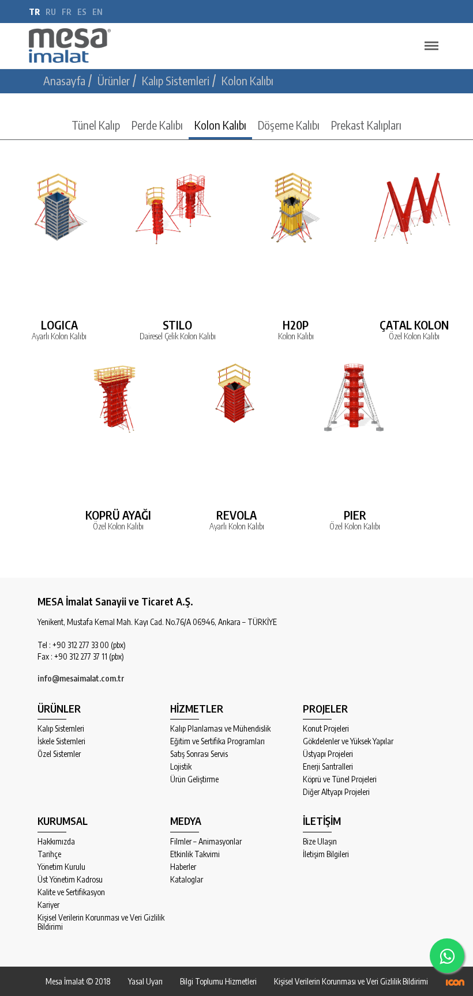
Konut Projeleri (326, 728)
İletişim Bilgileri (326, 854)
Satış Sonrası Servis (199, 754)
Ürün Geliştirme (194, 779)
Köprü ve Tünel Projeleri (340, 779)
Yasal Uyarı (145, 981)
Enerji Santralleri (328, 766)
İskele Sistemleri (61, 741)
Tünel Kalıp (96, 125)
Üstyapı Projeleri (328, 754)
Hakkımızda (56, 841)
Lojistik (181, 766)
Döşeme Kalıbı (289, 125)
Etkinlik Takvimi (195, 854)
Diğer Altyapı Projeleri (336, 792)
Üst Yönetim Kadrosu (70, 879)
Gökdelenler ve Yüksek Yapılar (348, 741)
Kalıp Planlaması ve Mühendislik (220, 728)
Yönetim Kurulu (61, 867)
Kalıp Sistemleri (60, 728)
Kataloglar (186, 879)
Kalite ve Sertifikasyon (71, 892)
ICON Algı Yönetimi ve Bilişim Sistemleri (455, 982)
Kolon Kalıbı (220, 125)
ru (51, 12)
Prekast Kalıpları (366, 125)
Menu (431, 46)
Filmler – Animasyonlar (206, 841)
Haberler (183, 867)
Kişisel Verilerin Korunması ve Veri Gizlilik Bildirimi (100, 922)
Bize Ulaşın (320, 841)
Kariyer (48, 905)
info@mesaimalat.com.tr (81, 678)
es (82, 12)
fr (67, 12)
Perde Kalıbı (157, 125)
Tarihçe (49, 854)
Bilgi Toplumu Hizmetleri (218, 981)
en (97, 12)
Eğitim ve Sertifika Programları (217, 741)
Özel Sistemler (59, 754)
